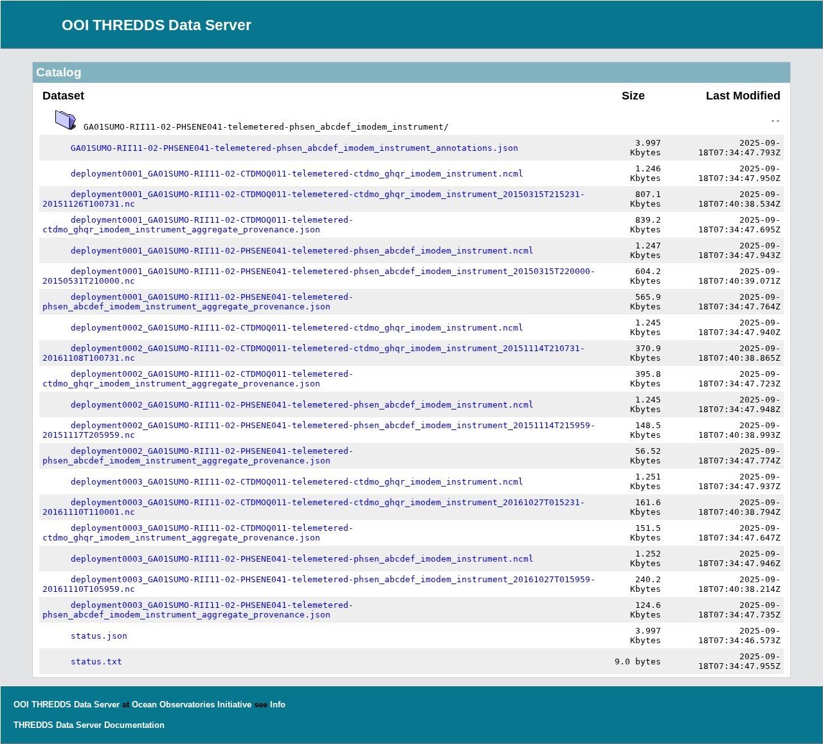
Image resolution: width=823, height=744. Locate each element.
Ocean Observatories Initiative (191, 704)
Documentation (134, 725)
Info (277, 704)
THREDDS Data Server (58, 725)
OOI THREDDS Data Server (156, 25)
